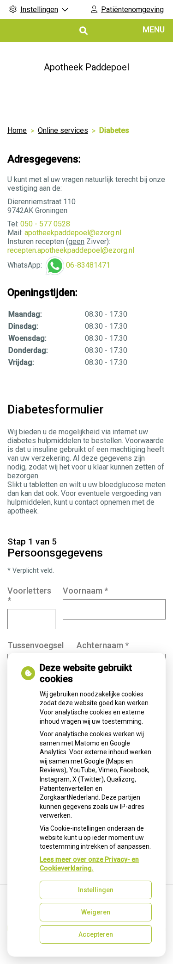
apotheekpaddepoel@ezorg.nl (72, 232)
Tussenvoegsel (35, 645)
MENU (154, 29)
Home (17, 130)
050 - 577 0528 (45, 223)
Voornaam (85, 590)
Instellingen (95, 890)
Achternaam (103, 645)
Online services (63, 130)
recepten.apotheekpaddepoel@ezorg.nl (70, 250)
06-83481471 (88, 265)
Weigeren (95, 912)
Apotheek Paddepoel (86, 67)
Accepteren (95, 934)
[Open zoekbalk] (83, 30)
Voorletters (29, 595)
